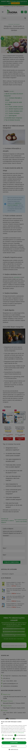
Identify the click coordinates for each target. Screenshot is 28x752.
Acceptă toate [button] (14, 742)
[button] (14, 749)
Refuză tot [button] (14, 746)
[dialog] (14, 735)
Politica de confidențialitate (18, 732)
